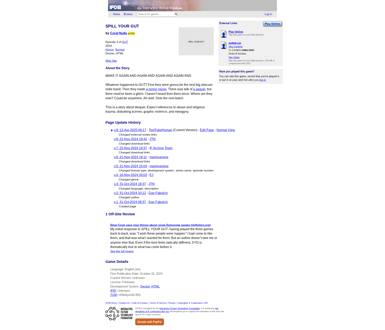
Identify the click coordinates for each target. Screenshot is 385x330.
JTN (153, 139)
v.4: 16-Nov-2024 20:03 (130, 175)
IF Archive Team (161, 148)
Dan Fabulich (158, 193)
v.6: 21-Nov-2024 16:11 (130, 157)
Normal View (226, 130)
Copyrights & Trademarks (190, 303)
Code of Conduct (140, 303)
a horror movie (156, 89)
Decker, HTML (150, 286)
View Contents (236, 46)
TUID (113, 295)
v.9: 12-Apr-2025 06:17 (130, 130)
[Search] (176, 14)
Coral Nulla (118, 33)
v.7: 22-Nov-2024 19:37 (130, 148)
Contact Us (124, 303)
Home (116, 14)
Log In (268, 14)
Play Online (272, 23)
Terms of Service (158, 303)
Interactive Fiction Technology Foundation (179, 308)
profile (131, 33)
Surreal (119, 49)
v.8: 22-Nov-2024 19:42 (130, 139)
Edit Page (207, 130)
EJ (151, 175)
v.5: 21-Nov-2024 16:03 (130, 166)
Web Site (111, 60)
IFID (113, 290)
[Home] (192, 5)
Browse (128, 14)
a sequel (199, 89)
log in (262, 79)
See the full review (122, 251)
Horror (109, 49)
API (206, 303)
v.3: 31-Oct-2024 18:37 (130, 184)
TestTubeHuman (160, 130)
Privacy (172, 303)
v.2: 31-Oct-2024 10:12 (130, 193)
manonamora (158, 157)
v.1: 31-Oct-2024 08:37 (130, 202)
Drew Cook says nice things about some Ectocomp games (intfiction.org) (160, 225)
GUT (125, 42)
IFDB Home (111, 303)
